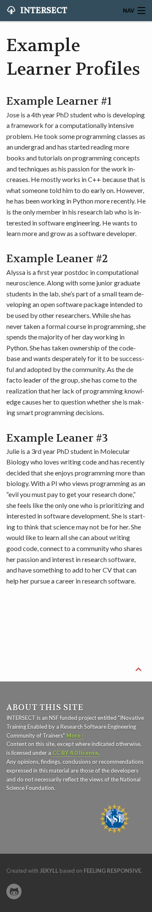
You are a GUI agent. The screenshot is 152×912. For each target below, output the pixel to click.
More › (75, 735)
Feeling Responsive (112, 870)
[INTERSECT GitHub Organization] (14, 891)
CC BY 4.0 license (75, 752)
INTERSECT (43, 10)
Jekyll (49, 870)
